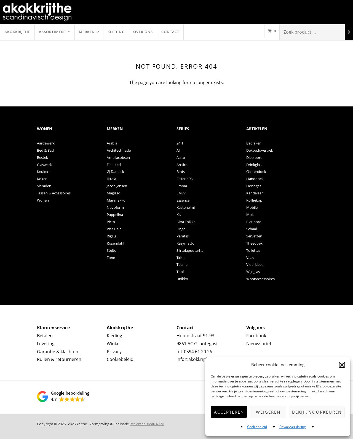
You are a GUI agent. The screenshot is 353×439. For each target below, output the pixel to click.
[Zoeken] (349, 32)
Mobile (252, 207)
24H (179, 143)
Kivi (179, 214)
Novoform (115, 207)
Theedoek (254, 243)
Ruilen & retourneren (59, 359)
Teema (182, 264)
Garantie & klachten (57, 352)
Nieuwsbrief (258, 344)
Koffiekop (254, 200)
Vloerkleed (255, 264)
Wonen (43, 200)
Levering (46, 344)
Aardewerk (46, 143)
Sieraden (44, 185)
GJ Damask (115, 171)
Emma (181, 185)
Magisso (113, 193)
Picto (111, 221)
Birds (180, 171)
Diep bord (254, 157)
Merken (87, 31)
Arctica (182, 164)
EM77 (181, 193)
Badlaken (253, 143)
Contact (170, 31)
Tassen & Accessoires (54, 193)
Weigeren (268, 412)
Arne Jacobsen (118, 157)
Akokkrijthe (17, 31)
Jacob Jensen (117, 185)
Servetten (254, 236)
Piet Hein (114, 228)
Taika (180, 257)
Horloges (253, 185)
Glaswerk (44, 164)
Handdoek (255, 178)
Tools (180, 271)
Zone (111, 257)
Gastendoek (256, 171)
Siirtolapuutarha (189, 250)
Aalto (180, 157)
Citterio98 (184, 178)
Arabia (112, 143)
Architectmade (119, 150)
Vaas (250, 257)
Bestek (42, 157)
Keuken (43, 171)
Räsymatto (185, 243)
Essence (182, 200)
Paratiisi (182, 236)
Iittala (111, 178)
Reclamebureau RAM (147, 423)
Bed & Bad (45, 150)
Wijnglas (253, 271)
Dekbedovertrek (259, 150)
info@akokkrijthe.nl (196, 359)
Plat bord (253, 221)
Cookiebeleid (257, 426)
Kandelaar (254, 193)
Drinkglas (253, 164)
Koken (42, 178)
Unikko (182, 278)
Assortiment (52, 31)
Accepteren (229, 412)
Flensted (114, 164)
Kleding (116, 31)
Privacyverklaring (292, 426)
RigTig (111, 236)
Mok (250, 214)
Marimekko (116, 200)
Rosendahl (115, 243)
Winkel (114, 344)
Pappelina (115, 214)
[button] (342, 365)
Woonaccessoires (260, 278)
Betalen (45, 336)
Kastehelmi (185, 207)
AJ (178, 150)
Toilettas (253, 250)
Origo (181, 228)
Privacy (114, 352)
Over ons (143, 31)
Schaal (251, 228)
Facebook (256, 336)
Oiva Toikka (186, 221)
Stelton (113, 250)
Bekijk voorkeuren (317, 412)
